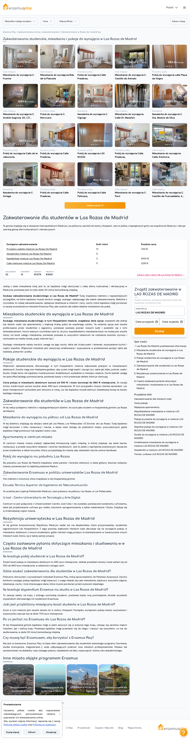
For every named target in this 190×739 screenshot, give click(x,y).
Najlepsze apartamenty (147, 407)
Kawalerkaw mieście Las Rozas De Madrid (29, 258)
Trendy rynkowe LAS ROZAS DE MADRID (155, 454)
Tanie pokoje (141, 403)
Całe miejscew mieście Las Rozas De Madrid (31, 263)
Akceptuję (51, 732)
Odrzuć (31, 732)
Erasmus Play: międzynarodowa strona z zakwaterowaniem (31, 32)
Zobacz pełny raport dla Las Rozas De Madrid (161, 274)
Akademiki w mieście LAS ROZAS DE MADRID (158, 450)
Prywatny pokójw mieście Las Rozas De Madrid (32, 249)
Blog (120, 727)
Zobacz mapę (178, 21)
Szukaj (159, 331)
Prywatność (83, 727)
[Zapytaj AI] (184, 733)
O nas (69, 727)
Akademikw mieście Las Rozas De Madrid (29, 253)
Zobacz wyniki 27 (95, 205)
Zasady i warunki (104, 727)
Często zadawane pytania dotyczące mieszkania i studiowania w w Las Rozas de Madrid (160, 385)
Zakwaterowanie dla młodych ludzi (153, 398)
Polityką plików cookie (15, 724)
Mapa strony (135, 727)
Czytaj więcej (12, 732)
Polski (170, 7)
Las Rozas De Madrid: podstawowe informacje (161, 346)
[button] (20, 56)
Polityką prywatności (44, 724)
